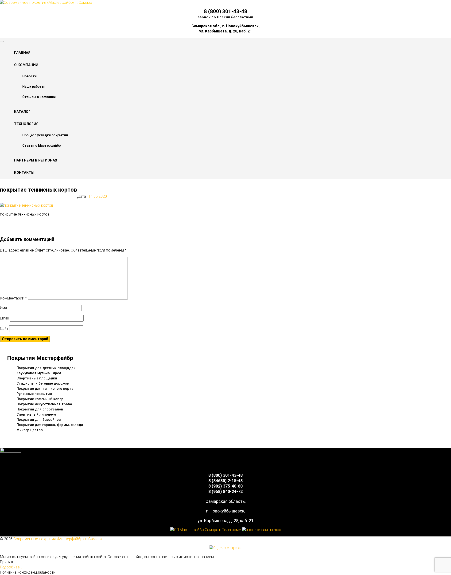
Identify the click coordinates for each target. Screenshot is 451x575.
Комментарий (13, 298)
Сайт (4, 328)
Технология (26, 124)
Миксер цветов (29, 430)
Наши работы (33, 86)
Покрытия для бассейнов (38, 419)
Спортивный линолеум (36, 414)
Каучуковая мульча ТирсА (38, 373)
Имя (3, 308)
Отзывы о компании (39, 97)
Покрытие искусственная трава (44, 404)
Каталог (22, 112)
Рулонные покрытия (34, 394)
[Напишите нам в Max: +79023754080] (261, 530)
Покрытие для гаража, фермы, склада (49, 425)
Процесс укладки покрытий (45, 135)
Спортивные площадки (36, 378)
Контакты (24, 172)
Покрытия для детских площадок (45, 368)
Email (4, 318)
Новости (29, 76)
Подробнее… (11, 567)
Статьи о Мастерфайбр (41, 145)
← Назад (17, 223)
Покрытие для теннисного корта (45, 388)
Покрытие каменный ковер (39, 399)
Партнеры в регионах (35, 160)
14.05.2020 (97, 196)
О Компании (26, 65)
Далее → (17, 228)
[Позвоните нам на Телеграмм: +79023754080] (205, 530)
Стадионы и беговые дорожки (42, 383)
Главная (22, 53)
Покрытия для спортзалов (39, 409)
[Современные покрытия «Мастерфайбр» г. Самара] (46, 2)
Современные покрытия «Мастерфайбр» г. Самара (57, 539)
